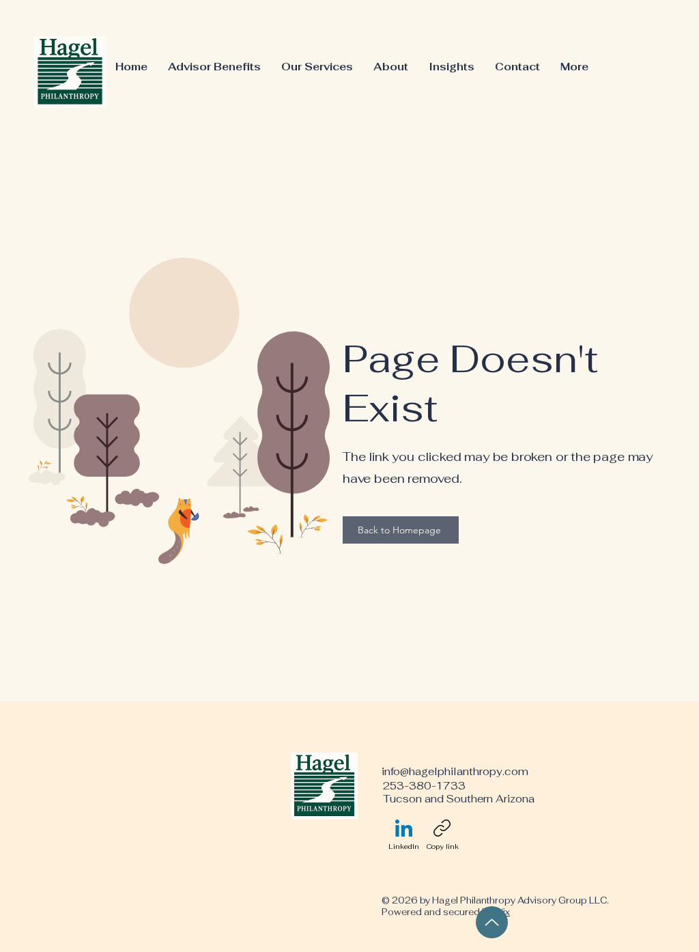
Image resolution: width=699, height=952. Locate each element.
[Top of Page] (492, 922)
